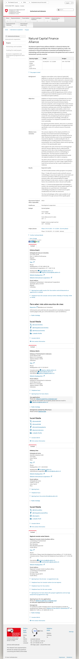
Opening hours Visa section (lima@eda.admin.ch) (44, 496)
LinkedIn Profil (37, 519)
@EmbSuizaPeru (37, 510)
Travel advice (25, 18)
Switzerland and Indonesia (10, 24)
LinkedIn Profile (37, 333)
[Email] (38, 241)
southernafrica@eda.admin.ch (50, 562)
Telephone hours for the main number (41, 589)
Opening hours (35, 489)
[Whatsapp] (37, 241)
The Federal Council (13, 2)
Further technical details (36, 235)
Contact (32, 246)
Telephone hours (35, 390)
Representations (15, 18)
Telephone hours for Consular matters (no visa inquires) (46, 582)
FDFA (24, 2)
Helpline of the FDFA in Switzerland (57, 608)
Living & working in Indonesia (36, 18)
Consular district (35, 338)
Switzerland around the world (38, 2)
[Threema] (35, 241)
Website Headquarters (36, 275)
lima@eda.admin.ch (45, 469)
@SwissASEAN (36, 424)
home (6, 29)
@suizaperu (35, 516)
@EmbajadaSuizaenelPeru (40, 513)
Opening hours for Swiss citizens (39, 394)
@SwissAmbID (36, 421)
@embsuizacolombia (38, 330)
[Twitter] (31, 241)
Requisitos (33, 307)
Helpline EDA (42, 411)
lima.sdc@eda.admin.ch (54, 471)
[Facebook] (29, 241)
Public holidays (35, 315)
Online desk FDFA (25, 630)
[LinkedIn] (33, 241)
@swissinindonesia (37, 430)
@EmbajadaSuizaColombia (40, 327)
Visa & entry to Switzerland (55, 18)
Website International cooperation (40, 278)
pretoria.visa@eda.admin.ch (47, 560)
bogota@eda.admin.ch (46, 271)
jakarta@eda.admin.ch (46, 371)
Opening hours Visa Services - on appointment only (44, 579)
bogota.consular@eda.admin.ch (51, 272)
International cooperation (23, 24)
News (7, 18)
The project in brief (35, 72)
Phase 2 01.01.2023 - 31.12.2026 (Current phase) (55, 228)
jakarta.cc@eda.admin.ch (49, 370)
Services (47, 18)
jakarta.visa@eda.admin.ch (46, 373)
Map (31, 262)
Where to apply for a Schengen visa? (46, 399)
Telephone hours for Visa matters (40, 586)
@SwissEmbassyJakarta (39, 427)
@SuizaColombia (37, 324)
